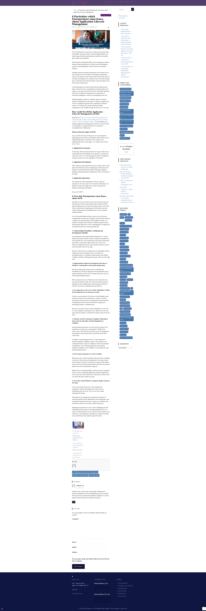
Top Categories (108, 2)
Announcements (125, 89)
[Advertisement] (126, 368)
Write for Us (131, 2)
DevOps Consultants (126, 265)
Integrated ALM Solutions (80, 475)
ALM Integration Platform (129, 217)
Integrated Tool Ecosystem (125, 288)
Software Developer (125, 314)
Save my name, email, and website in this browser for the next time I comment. (90, 560)
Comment (75, 519)
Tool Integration (124, 328)
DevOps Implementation (126, 269)
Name (74, 542)
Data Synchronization (125, 255)
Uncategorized (122, 135)
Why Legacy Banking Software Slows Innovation (77, 432)
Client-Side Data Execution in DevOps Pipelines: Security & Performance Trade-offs (77, 455)
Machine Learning (123, 299)
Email (74, 547)
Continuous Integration (125, 97)
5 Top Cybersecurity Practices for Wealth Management (126, 167)
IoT (132, 288)
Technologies (126, 132)
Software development (126, 318)
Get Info (126, 152)
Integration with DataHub (125, 585)
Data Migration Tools (124, 249)
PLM (121, 308)
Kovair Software (116, 2)
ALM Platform (122, 591)
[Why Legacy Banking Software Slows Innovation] (78, 429)
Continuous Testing (124, 240)
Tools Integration (123, 583)
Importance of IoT (123, 279)
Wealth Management (125, 138)
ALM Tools (122, 223)
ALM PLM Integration (128, 220)
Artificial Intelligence (124, 229)
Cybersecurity (122, 243)
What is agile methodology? (124, 331)
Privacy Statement (115, 608)
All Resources (122, 593)
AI (129, 214)
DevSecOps (124, 107)
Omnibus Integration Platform (125, 305)
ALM (74, 472)
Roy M (74, 27)
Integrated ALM (130, 279)
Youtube (81, 599)
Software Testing (123, 322)
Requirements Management (126, 125)
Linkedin (77, 599)
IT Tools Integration (125, 111)
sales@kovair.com (77, 593)
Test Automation (123, 325)
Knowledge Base (94, 475)
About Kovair (122, 596)
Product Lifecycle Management (126, 116)
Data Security (123, 252)
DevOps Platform (125, 273)
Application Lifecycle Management (87, 27)
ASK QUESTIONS (125, 2)
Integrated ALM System (123, 285)
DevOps (124, 104)
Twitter (73, 599)
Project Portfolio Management (126, 121)
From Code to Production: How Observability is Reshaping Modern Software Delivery (78, 445)
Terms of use (124, 608)
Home (75, 10)
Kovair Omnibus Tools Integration (125, 296)
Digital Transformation (123, 276)
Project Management (127, 308)
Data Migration (125, 100)
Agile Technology (123, 214)
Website (74, 552)
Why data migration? (123, 334)
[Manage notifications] (2, 609)
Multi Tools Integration (124, 302)
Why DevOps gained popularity (126, 337)
